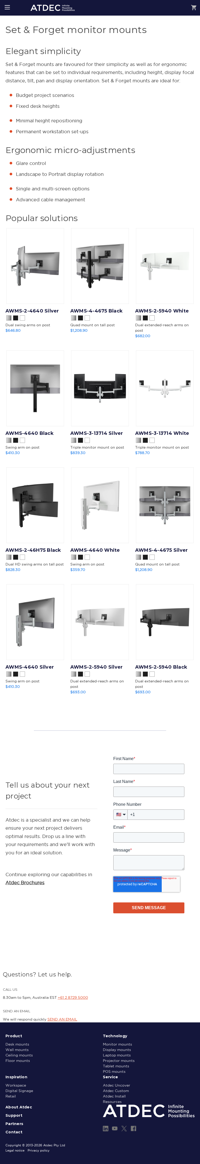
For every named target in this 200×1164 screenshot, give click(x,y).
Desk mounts (17, 1044)
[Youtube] (114, 1128)
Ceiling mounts (19, 1055)
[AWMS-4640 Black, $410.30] (35, 388)
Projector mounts (119, 1061)
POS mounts (114, 1071)
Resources (112, 1102)
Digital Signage (19, 1091)
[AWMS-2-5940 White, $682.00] (165, 266)
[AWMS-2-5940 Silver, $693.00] (100, 622)
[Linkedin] (105, 1128)
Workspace (15, 1085)
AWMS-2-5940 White (162, 311)
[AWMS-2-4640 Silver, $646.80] (35, 266)
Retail (10, 1096)
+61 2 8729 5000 (73, 997)
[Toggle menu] (7, 7)
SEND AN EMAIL (62, 1019)
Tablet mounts (116, 1066)
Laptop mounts (117, 1055)
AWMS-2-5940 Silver (96, 667)
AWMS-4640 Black (29, 433)
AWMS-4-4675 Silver (161, 550)
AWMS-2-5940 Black (161, 667)
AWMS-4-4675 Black (96, 311)
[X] (124, 1128)
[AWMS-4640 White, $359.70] (100, 505)
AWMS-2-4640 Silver (32, 311)
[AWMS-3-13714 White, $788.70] (165, 388)
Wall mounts (17, 1050)
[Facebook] (133, 1128)
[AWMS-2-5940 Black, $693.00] (165, 622)
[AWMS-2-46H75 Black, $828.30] (35, 505)
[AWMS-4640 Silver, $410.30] (35, 622)
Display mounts (117, 1050)
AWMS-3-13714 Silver (96, 433)
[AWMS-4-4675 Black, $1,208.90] (100, 266)
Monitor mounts (117, 1044)
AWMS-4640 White (95, 550)
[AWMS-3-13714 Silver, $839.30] (100, 388)
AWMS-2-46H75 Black (33, 550)
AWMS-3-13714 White (162, 433)
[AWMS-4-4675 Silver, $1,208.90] (165, 505)
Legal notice (14, 1150)
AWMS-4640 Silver (29, 667)
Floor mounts (17, 1061)
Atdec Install (114, 1096)
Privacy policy (38, 1150)
